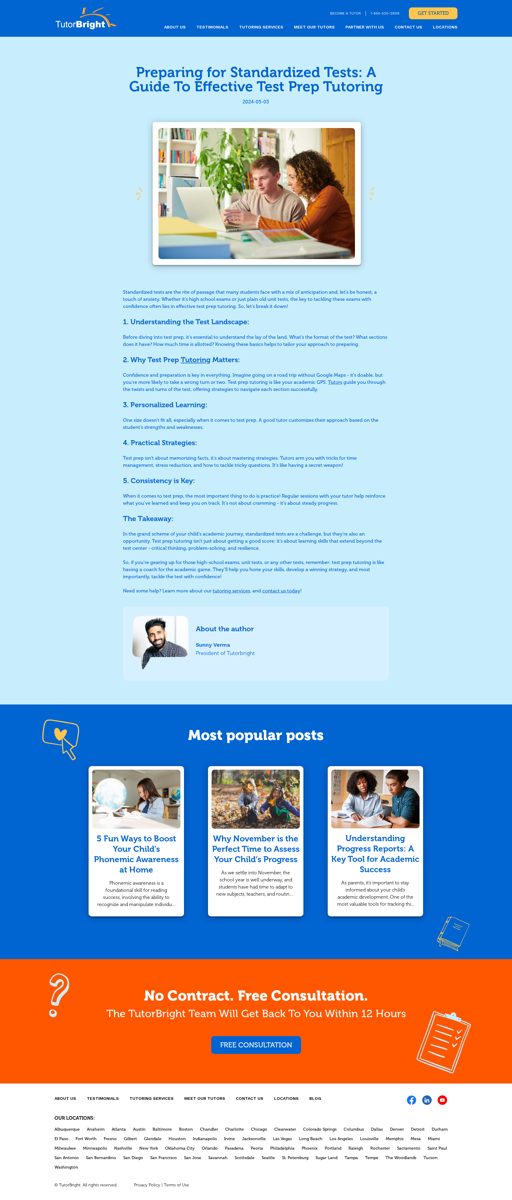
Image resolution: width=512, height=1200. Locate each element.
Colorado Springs (320, 1129)
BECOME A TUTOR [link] (345, 13)
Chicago (259, 1129)
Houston (177, 1138)
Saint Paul (437, 1148)
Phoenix (310, 1148)
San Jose (192, 1157)
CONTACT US (408, 27)
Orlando (210, 1148)
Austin (139, 1129)
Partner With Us (364, 27)
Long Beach (310, 1138)
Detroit (418, 1129)
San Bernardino (101, 1157)
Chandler (209, 1129)
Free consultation (256, 1045)
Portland (333, 1148)
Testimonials (212, 27)
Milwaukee (65, 1148)
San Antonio (67, 1157)
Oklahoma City (180, 1148)
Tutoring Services (261, 27)
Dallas (377, 1129)
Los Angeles (341, 1138)
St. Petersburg (295, 1157)
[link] (86, 18)
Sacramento (408, 1148)
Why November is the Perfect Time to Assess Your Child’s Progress (256, 849)
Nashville (123, 1148)
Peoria (257, 1148)
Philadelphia (282, 1148)
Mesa (416, 1138)
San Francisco (163, 1157)
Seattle (268, 1157)
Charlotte (234, 1129)
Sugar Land (326, 1157)
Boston (186, 1129)
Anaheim (96, 1129)
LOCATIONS (445, 27)
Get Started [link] (433, 13)
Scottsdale (245, 1157)
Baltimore (162, 1129)
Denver (397, 1129)
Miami (434, 1138)
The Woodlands (400, 1157)
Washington (66, 1167)
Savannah (218, 1157)
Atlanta (119, 1129)
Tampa (351, 1157)
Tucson (430, 1157)
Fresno (110, 1138)
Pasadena (234, 1148)
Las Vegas (282, 1138)
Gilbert (130, 1138)
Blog (315, 1098)
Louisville (369, 1138)
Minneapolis (95, 1148)
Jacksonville (254, 1138)
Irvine (229, 1138)
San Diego (133, 1157)
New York (148, 1148)
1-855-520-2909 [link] (385, 13)
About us (175, 27)
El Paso (61, 1138)
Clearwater (285, 1129)
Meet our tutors (314, 27)
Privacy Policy (147, 1185)
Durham (440, 1129)
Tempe (371, 1157)
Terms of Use (176, 1185)
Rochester (380, 1148)
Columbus (354, 1129)
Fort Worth (86, 1138)
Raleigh (355, 1148)
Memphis (395, 1138)
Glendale (152, 1138)
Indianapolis (205, 1138)
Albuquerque (67, 1129)
